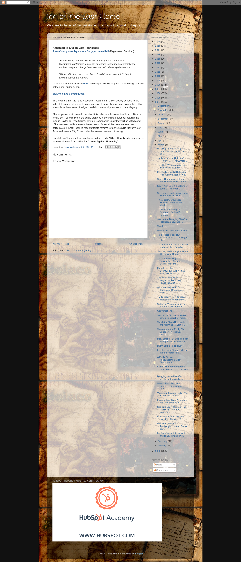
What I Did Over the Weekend (172, 230)
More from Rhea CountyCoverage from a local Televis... (171, 271)
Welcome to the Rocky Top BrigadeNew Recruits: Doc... (171, 332)
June (161, 132)
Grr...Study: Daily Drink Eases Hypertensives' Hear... (172, 194)
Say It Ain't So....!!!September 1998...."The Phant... (172, 187)
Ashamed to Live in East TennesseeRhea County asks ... (171, 290)
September (164, 119)
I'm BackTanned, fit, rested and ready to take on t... (171, 434)
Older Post (136, 243)
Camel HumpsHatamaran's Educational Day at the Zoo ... (172, 369)
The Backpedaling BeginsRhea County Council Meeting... (168, 261)
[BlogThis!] (109, 147)
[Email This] (106, 147)
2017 (158, 50)
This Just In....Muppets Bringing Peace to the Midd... (169, 202)
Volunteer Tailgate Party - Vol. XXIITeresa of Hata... (172, 394)
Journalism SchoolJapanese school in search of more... (172, 316)
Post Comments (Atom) (79, 250)
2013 (158, 63)
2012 (158, 67)
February (163, 441)
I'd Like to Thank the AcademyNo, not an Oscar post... (172, 426)
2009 (158, 80)
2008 (158, 85)
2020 (158, 41)
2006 (158, 93)
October (162, 114)
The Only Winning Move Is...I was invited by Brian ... (172, 166)
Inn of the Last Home (83, 17)
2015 (158, 59)
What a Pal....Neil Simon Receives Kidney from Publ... (169, 386)
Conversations (164, 311)
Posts (159, 464)
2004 (158, 102)
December (163, 106)
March (161, 144)
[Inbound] (107, 541)
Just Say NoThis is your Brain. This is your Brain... (172, 252)
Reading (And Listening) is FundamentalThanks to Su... (171, 151)
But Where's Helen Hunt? (170, 346)
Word (160, 226)
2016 (158, 54)
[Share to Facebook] (116, 147)
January (162, 445)
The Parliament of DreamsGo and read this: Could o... (172, 245)
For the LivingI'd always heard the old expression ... (172, 351)
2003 (158, 451)
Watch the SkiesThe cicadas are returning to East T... (171, 323)
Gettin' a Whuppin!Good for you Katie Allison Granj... (171, 305)
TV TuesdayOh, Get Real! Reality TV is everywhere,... (172, 159)
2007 (158, 89)
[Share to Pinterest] (119, 147)
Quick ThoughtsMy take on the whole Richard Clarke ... (172, 180)
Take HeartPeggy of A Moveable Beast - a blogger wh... (172, 237)
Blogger (139, 553)
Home (99, 243)
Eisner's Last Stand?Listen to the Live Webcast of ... (172, 401)
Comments (162, 470)
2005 (158, 98)
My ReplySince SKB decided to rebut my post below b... (172, 173)
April (160, 140)
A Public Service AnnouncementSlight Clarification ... (169, 360)
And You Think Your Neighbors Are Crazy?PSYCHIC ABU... (169, 280)
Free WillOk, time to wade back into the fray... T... (170, 417)
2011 (158, 72)
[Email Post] (100, 147)
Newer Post (60, 243)
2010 (158, 76)
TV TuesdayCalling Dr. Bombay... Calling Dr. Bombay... (169, 212)
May (160, 136)
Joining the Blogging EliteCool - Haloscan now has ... (172, 220)
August (162, 123)
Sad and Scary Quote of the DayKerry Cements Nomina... (171, 409)
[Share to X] (112, 147)
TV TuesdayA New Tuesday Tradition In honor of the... (172, 298)
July (160, 127)
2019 (158, 46)
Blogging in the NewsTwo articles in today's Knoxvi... (172, 377)
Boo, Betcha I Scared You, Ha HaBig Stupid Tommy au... (172, 340)
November (163, 110)
